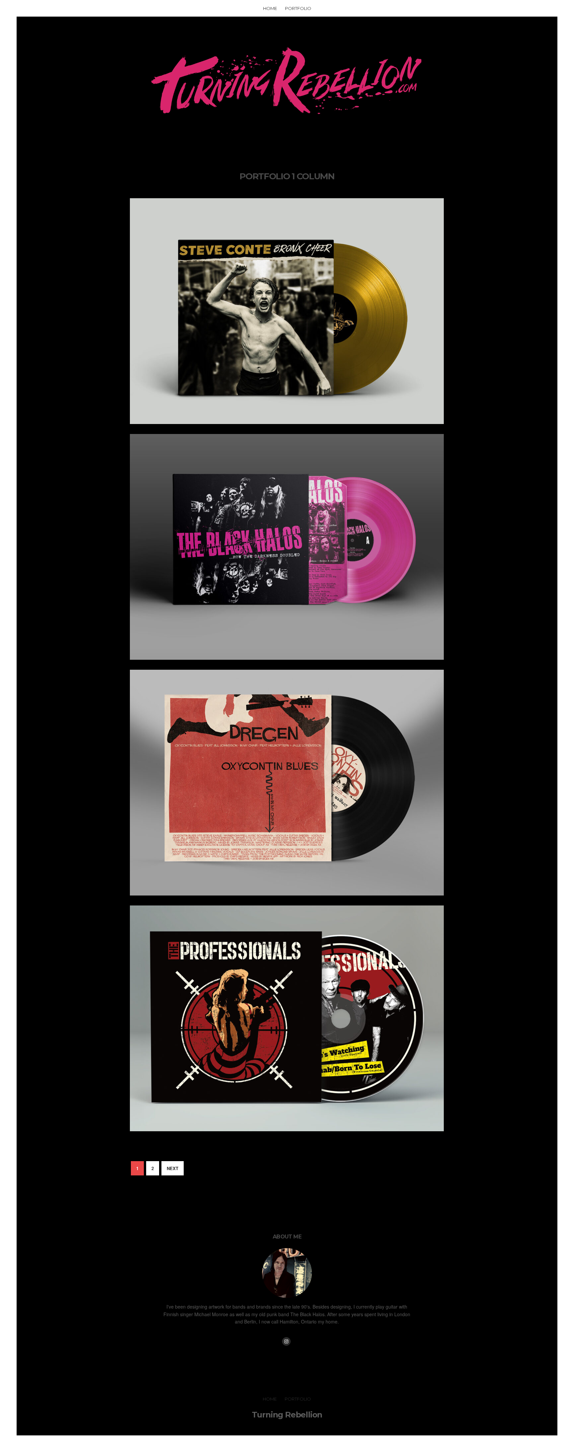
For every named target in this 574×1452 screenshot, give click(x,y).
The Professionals (287, 1131)
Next (172, 1168)
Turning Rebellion (287, 1414)
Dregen (287, 895)
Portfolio (298, 8)
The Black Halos (287, 659)
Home (270, 8)
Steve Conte (287, 424)
